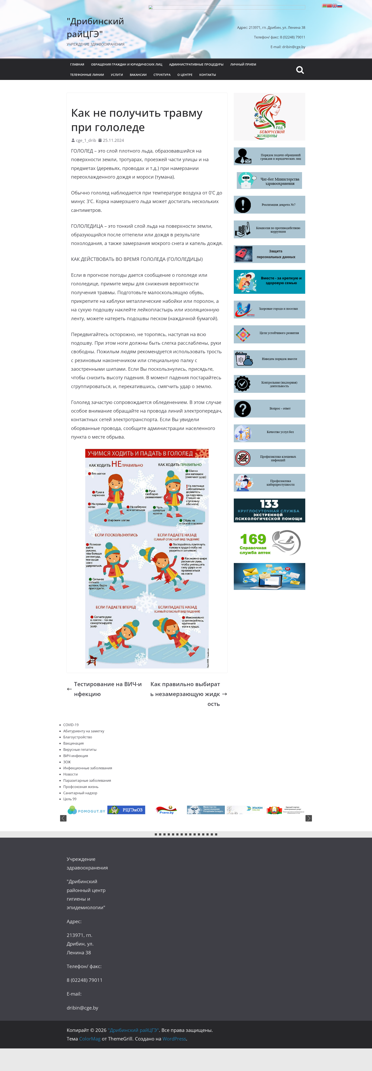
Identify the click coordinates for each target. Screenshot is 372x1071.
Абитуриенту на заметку (83, 731)
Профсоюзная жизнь (80, 786)
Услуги (117, 75)
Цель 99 (69, 799)
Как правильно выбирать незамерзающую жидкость (185, 694)
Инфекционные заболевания (87, 768)
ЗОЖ (75, 99)
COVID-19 (71, 724)
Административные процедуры (196, 64)
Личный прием (243, 64)
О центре (184, 75)
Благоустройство (77, 737)
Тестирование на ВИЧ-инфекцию (108, 689)
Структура (161, 75)
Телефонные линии (87, 75)
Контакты (207, 75)
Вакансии (138, 75)
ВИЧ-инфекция (75, 755)
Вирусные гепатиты (79, 749)
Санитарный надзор (80, 793)
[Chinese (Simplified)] (329, 5)
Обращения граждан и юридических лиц (126, 64)
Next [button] (308, 818)
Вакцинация (73, 743)
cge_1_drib (86, 140)
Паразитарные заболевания (87, 780)
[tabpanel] (86, 810)
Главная (77, 64)
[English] (334, 5)
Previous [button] (63, 818)
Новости (70, 774)
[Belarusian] (324, 5)
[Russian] (339, 5)
